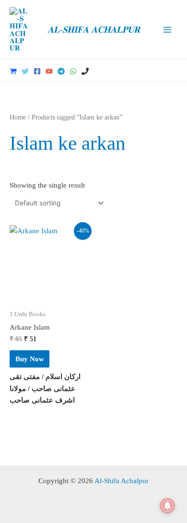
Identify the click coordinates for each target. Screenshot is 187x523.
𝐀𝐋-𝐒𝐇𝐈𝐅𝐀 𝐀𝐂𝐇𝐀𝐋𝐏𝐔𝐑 (93, 29)
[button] (174, 71)
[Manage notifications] (167, 505)
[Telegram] (61, 71)
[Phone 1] (85, 71)
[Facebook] (37, 71)
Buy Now (29, 359)
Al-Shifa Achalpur (121, 480)
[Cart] (13, 71)
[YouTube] (49, 71)
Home (18, 117)
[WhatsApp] (73, 71)
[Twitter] (25, 71)
